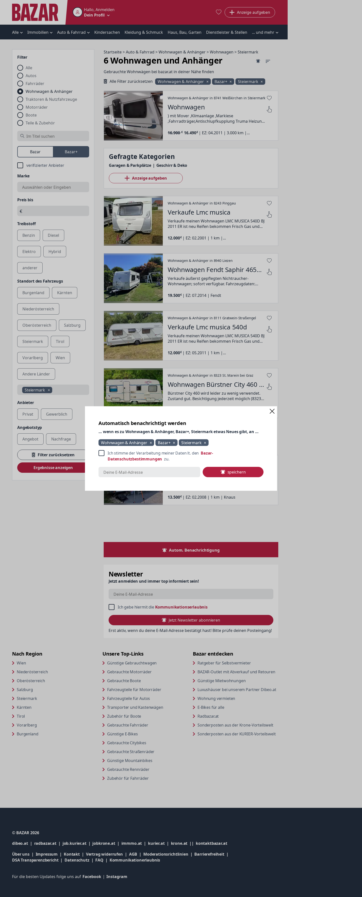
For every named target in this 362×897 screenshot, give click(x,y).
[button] (272, 411)
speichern (237, 472)
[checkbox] (181, 456)
